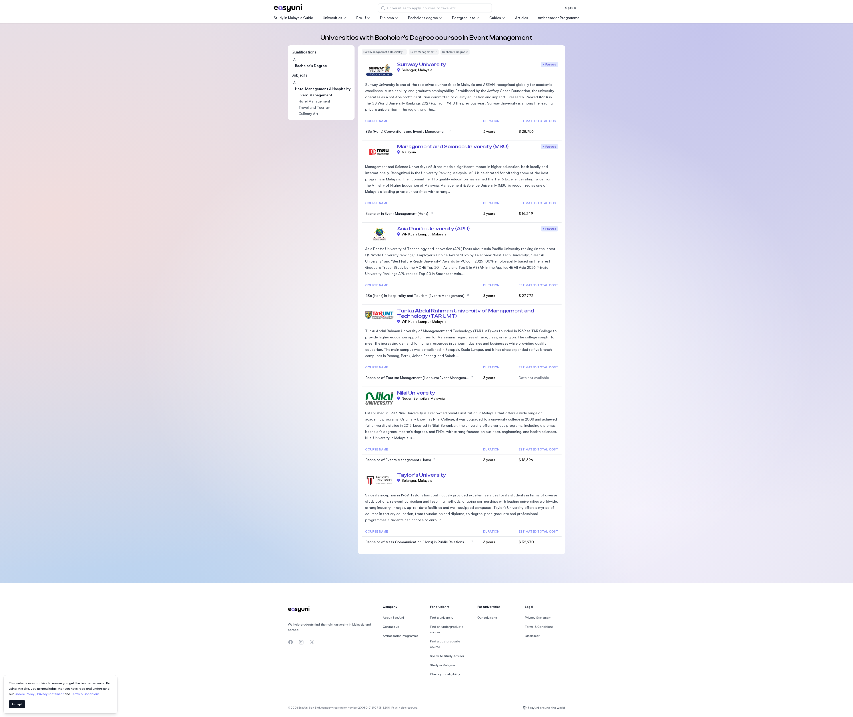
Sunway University (421, 64)
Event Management (315, 95)
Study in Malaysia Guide (293, 18)
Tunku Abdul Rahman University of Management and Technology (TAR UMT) (465, 313)
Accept (17, 704)
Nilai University (416, 393)
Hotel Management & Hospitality (323, 89)
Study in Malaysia (442, 665)
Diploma (387, 18)
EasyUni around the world (546, 707)
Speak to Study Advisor (447, 656)
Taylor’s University (421, 475)
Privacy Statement (51, 694)
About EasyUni (393, 617)
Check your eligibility (445, 674)
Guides (495, 18)
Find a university (441, 617)
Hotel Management (314, 101)
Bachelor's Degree (311, 65)
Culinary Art (308, 113)
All (295, 59)
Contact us (391, 626)
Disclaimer (532, 636)
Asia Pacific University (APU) (433, 229)
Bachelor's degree (423, 18)
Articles (521, 18)
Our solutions (487, 617)
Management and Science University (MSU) (453, 147)
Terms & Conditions (85, 694)
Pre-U (361, 18)
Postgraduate (463, 18)
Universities (332, 18)
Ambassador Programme (558, 18)
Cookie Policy (25, 694)
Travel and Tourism (314, 107)
